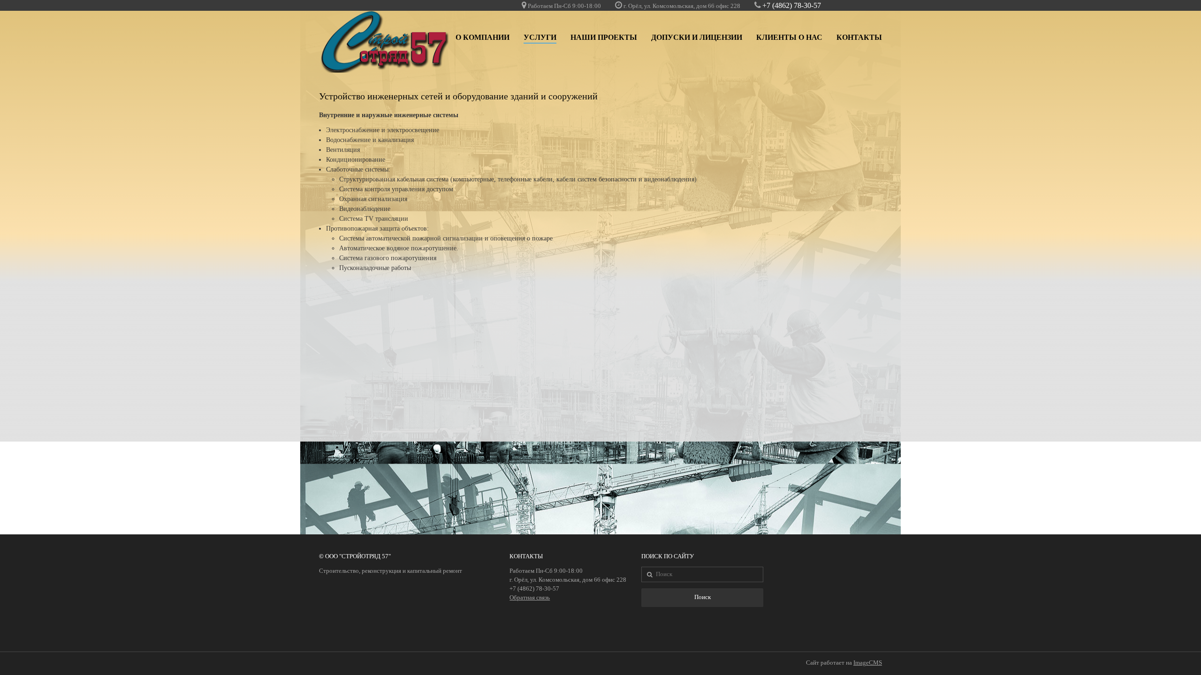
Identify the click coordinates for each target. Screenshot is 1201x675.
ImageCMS (867, 663)
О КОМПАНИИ (482, 37)
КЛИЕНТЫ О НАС (789, 37)
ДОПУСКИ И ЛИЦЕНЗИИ (696, 37)
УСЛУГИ (540, 37)
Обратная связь (529, 597)
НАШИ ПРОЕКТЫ (603, 37)
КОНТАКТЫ (859, 37)
